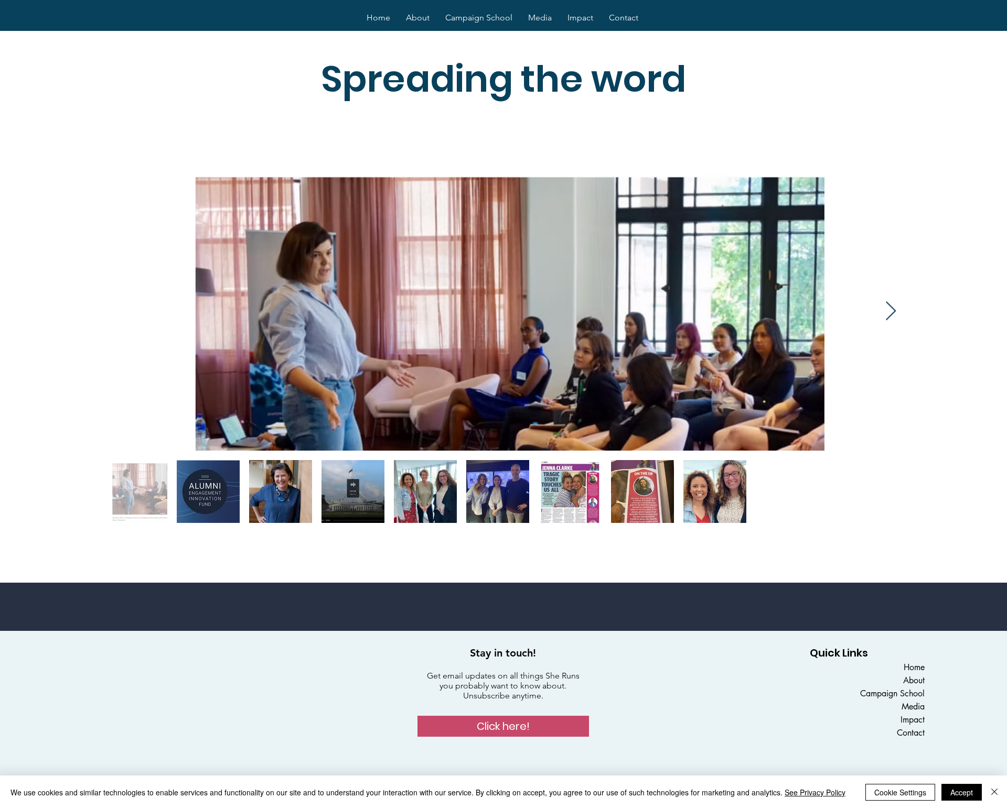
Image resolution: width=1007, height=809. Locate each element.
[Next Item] (891, 311)
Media (913, 706)
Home (914, 667)
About (914, 680)
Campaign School (892, 693)
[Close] (994, 792)
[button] (503, 726)
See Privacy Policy (815, 792)
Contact (911, 732)
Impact (913, 719)
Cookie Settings (900, 792)
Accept (961, 792)
